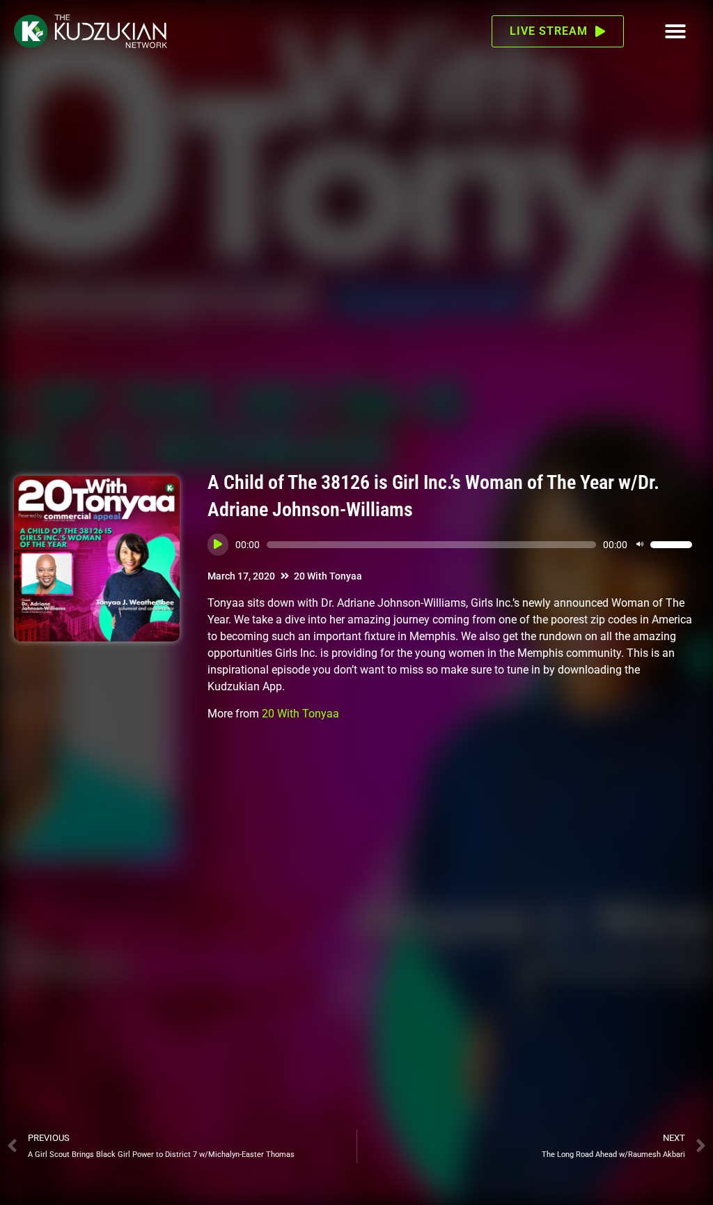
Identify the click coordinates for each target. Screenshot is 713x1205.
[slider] (671, 544)
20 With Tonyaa (328, 576)
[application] (449, 545)
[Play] (217, 545)
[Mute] (639, 544)
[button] (675, 31)
